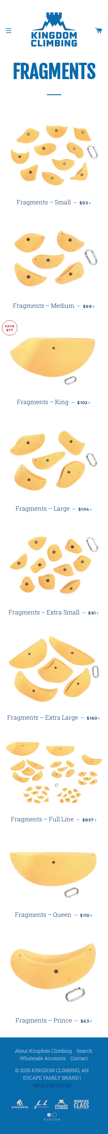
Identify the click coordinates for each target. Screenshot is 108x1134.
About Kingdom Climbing (43, 1050)
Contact (79, 1058)
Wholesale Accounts (43, 1058)
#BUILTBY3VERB (52, 1085)
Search (84, 1050)
